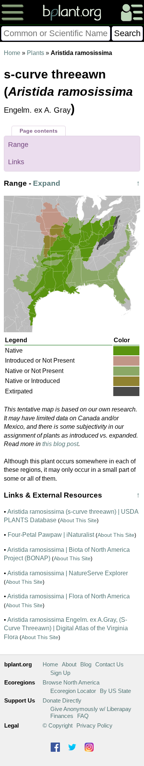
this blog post (60, 444)
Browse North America (71, 682)
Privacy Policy (94, 725)
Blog (85, 664)
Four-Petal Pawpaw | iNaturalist (51, 534)
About (69, 664)
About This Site (78, 520)
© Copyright (58, 725)
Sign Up (60, 672)
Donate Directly (62, 700)
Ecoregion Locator (73, 691)
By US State (115, 691)
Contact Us (109, 664)
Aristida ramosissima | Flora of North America (68, 596)
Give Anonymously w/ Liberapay (90, 709)
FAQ (83, 716)
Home (12, 53)
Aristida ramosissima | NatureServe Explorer (67, 573)
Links (16, 162)
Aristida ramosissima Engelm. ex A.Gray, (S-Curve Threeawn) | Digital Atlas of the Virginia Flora (66, 628)
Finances (61, 716)
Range (18, 144)
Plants (35, 53)
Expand (46, 183)
